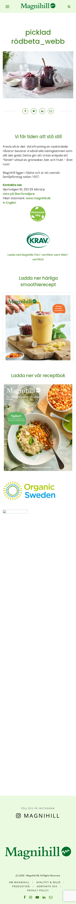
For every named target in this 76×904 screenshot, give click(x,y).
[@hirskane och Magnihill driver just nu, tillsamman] (29, 829)
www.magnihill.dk (38, 198)
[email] (50, 897)
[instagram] (30, 897)
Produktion (21, 886)
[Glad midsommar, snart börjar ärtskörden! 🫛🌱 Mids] (20, 829)
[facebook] (24, 897)
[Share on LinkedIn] (42, 111)
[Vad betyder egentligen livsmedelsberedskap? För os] (10, 829)
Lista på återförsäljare (19, 194)
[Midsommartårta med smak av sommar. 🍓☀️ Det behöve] (1, 829)
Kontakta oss (47, 886)
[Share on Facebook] (25, 111)
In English (9, 203)
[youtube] (37, 897)
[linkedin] (44, 897)
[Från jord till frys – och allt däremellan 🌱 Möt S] (39, 829)
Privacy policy (38, 890)
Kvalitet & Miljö (49, 882)
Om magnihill (19, 882)
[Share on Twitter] (34, 111)
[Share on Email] (51, 111)
